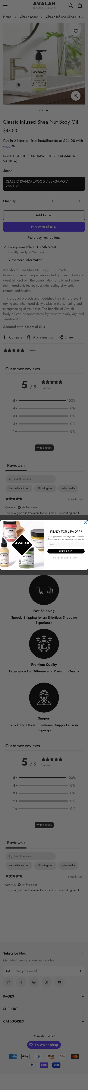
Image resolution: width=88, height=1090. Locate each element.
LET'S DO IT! (66, 551)
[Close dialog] (85, 522)
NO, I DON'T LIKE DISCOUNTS (66, 558)
